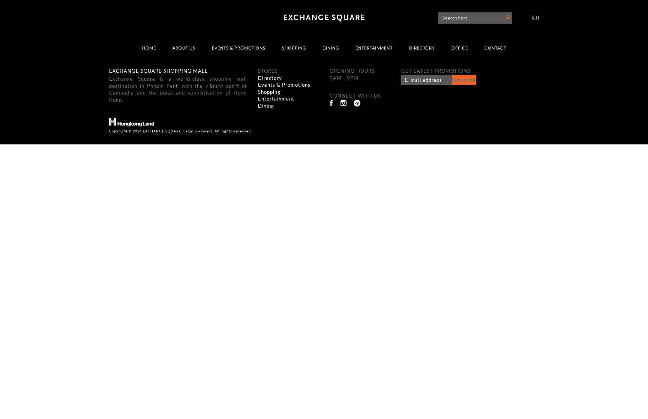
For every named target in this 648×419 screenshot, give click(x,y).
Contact (495, 47)
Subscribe (464, 80)
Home (149, 47)
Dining (330, 47)
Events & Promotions (239, 47)
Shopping (294, 47)
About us (183, 47)
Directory (422, 47)
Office (460, 47)
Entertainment (374, 47)
